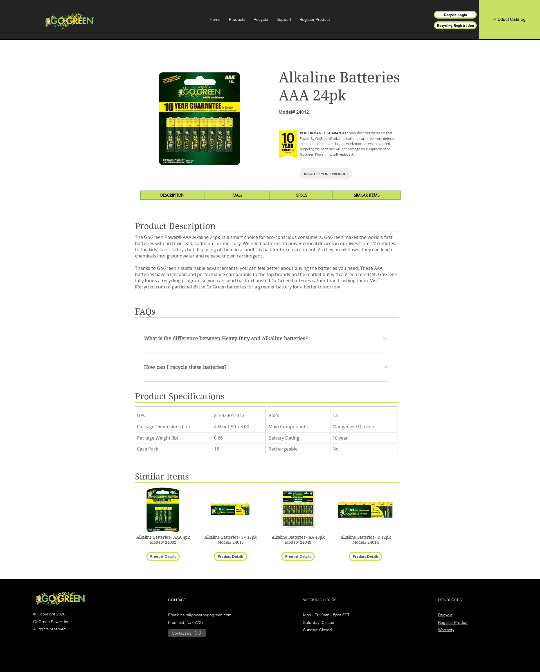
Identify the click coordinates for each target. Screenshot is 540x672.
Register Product (453, 622)
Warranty (446, 629)
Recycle (445, 614)
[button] (237, 19)
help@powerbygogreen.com (205, 614)
